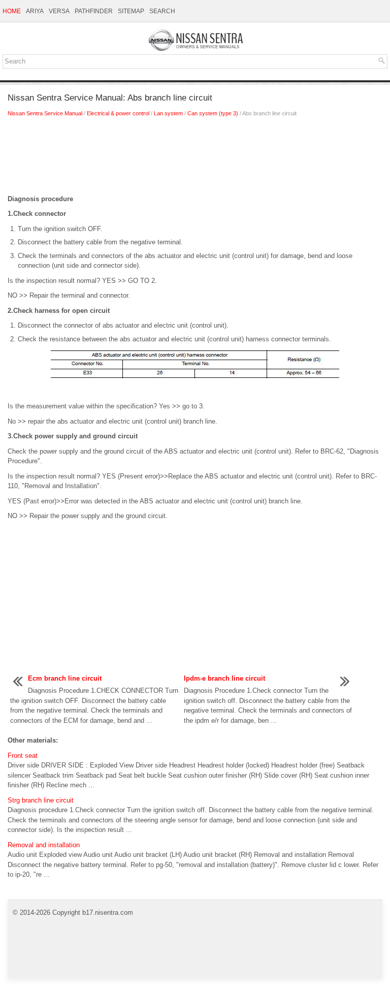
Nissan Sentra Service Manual (45, 113)
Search (162, 11)
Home (12, 11)
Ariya (35, 11)
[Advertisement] (195, 158)
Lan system (168, 113)
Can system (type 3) (212, 113)
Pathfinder (94, 11)
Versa (59, 11)
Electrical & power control (118, 113)
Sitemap (131, 11)
